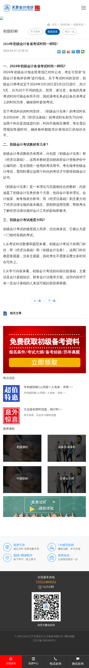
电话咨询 (55, 663)
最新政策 (78, 24)
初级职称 (65, 24)
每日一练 (70, 31)
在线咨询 (11, 663)
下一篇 (51, 300)
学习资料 (35, 31)
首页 (54, 24)
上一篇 (37, 300)
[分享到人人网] (78, 51)
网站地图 (70, 636)
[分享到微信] (83, 51)
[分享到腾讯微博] (73, 51)
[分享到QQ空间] (64, 51)
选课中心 (33, 663)
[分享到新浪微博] (68, 51)
